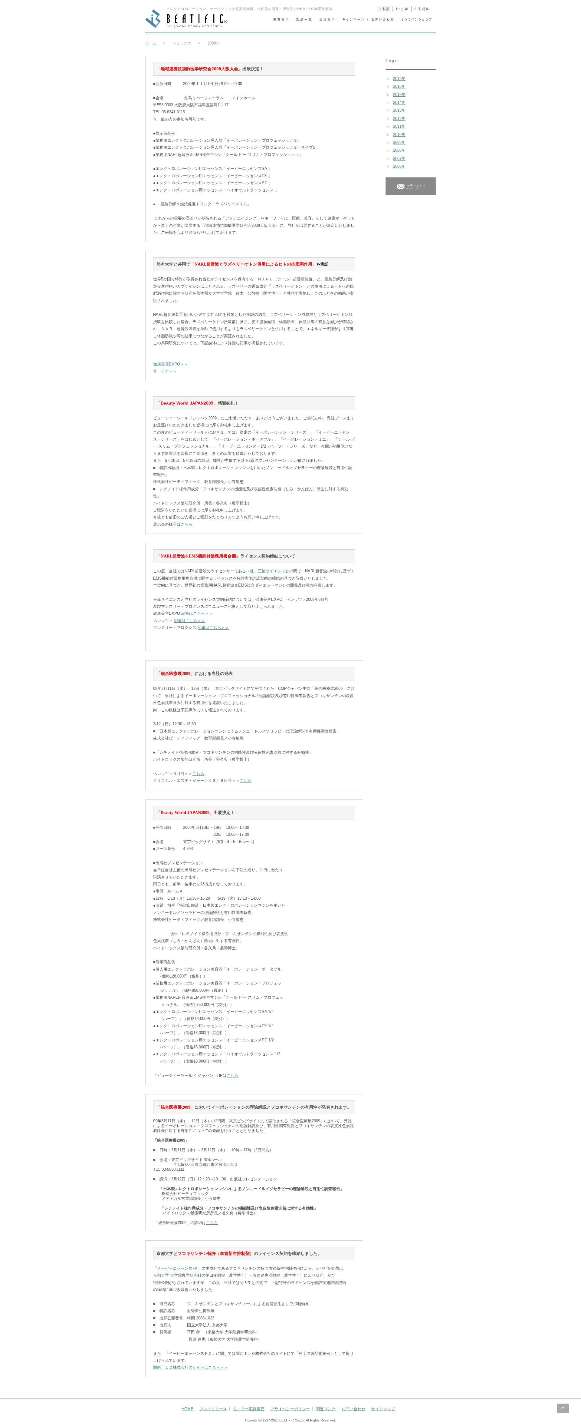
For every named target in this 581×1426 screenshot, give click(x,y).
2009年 (399, 142)
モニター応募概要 (248, 1409)
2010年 (399, 134)
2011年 (399, 126)
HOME (187, 1409)
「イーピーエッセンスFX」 (177, 1268)
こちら (186, 524)
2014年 (399, 102)
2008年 (399, 150)
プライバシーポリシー (290, 1409)
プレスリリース (213, 1409)
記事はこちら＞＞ (197, 613)
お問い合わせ (353, 1409)
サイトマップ (383, 1409)
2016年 (399, 86)
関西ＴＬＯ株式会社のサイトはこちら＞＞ (190, 1367)
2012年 (399, 118)
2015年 (399, 94)
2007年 (399, 158)
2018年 (399, 78)
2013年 (399, 110)
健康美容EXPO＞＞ (170, 364)
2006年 (399, 166)
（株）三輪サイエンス (265, 571)
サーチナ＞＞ (165, 371)
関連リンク (326, 1409)
